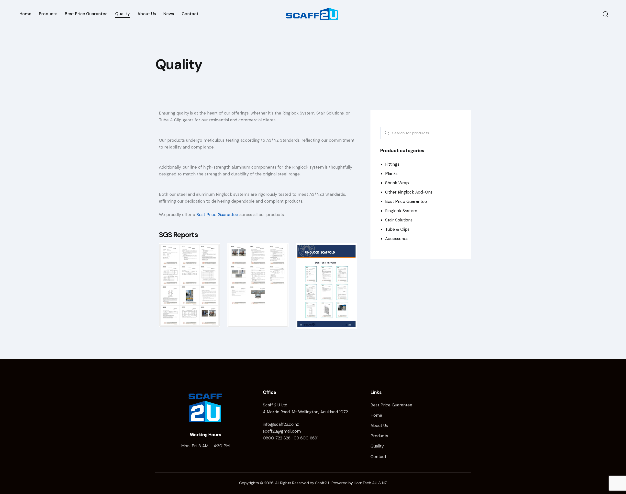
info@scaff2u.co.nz (281, 424)
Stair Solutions (399, 220)
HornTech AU (365, 482)
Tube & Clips (397, 229)
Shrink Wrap (397, 182)
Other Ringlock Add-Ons (409, 192)
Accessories (396, 238)
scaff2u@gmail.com (282, 431)
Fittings (392, 164)
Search (385, 133)
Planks (391, 173)
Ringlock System (401, 210)
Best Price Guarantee (217, 214)
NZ (384, 482)
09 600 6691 (306, 438)
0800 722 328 (277, 438)
